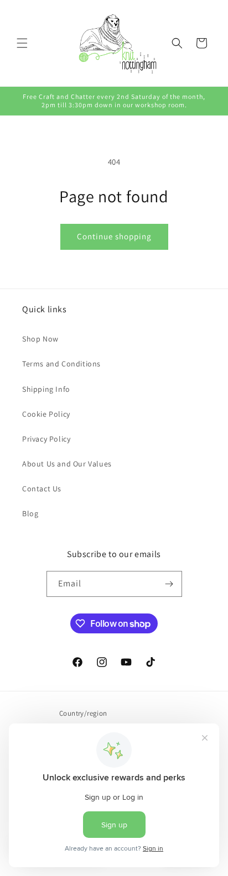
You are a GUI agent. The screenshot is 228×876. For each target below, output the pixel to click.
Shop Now (40, 339)
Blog (30, 513)
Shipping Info (46, 389)
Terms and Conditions (61, 364)
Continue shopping (114, 236)
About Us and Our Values (67, 464)
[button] (22, 43)
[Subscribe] (169, 584)
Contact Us (41, 489)
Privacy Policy (46, 439)
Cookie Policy (46, 414)
